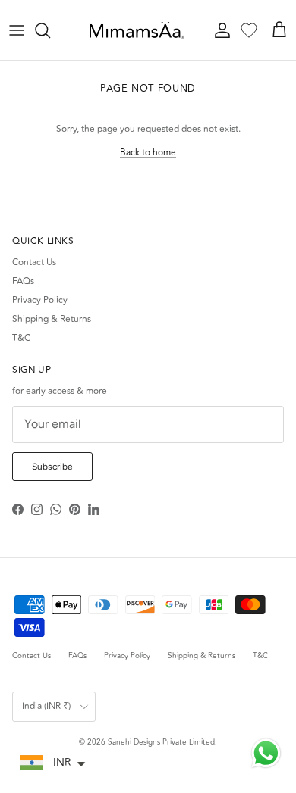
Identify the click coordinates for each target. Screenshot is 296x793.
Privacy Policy (40, 300)
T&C (21, 338)
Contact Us (34, 262)
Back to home (148, 152)
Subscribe (52, 466)
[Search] (50, 30)
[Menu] (16, 30)
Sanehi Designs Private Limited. (162, 742)
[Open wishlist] (249, 30)
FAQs (23, 281)
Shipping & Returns (51, 319)
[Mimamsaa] (137, 30)
